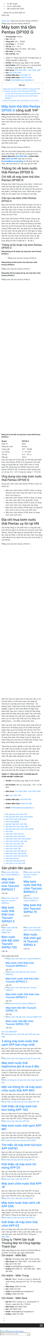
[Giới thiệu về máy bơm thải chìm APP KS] (18, 1217)
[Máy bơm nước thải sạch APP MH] (15, 1121)
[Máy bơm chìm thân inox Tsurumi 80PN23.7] (11, 873)
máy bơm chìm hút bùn (14, 834)
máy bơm (9, 831)
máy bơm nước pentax (14, 846)
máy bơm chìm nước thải (15, 836)
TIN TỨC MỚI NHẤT (9, 1032)
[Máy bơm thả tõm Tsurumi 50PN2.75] (33, 899)
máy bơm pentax (12, 858)
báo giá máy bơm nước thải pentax (19, 817)
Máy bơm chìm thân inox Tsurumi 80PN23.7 (10, 884)
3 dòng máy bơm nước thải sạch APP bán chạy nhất (20, 1042)
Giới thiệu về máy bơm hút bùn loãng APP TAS (19, 1108)
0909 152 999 (26, 77)
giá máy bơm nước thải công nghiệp (20, 829)
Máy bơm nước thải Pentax (16, 853)
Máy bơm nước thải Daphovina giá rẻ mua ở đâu (20, 1064)
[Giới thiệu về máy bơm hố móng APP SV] (18, 1159)
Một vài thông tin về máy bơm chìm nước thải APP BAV (22, 1088)
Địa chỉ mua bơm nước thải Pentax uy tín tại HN (21, 101)
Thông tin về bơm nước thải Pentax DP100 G (19, 91)
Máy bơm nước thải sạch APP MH (21, 1127)
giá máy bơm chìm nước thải (17, 826)
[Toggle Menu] (41, 1325)
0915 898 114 (25, 75)
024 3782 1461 (15, 73)
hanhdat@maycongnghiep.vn (14, 161)
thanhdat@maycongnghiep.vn (22, 80)
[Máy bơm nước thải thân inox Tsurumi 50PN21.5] (11, 900)
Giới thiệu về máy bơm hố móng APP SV (19, 1165)
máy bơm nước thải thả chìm (17, 856)
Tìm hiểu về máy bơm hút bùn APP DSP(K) (22, 1146)
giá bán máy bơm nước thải (16, 824)
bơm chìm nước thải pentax (16, 819)
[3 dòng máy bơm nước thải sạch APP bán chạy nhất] (22, 1035)
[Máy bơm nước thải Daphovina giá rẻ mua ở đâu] (21, 1058)
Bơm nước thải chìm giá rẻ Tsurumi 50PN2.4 (32, 940)
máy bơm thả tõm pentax (15, 861)
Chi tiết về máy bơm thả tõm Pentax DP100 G (22, 93)
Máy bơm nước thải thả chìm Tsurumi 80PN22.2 (33, 887)
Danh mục (5, 15)
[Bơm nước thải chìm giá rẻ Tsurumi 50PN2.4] (33, 929)
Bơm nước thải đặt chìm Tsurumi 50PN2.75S (10, 942)
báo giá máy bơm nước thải (16, 814)
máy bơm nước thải (13, 848)
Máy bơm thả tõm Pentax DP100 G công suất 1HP (21, 89)
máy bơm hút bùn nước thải (16, 841)
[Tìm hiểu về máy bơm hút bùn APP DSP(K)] (19, 1140)
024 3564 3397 (34, 70)
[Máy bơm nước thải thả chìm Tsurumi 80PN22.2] (33, 874)
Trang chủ (5, 21)
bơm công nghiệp (12, 822)
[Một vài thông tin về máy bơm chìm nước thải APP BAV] (22, 1081)
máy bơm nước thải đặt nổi (16, 851)
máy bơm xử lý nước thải (15, 863)
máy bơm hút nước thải (15, 844)
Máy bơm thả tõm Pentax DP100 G (21, 108)
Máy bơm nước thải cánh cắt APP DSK (21, 1204)
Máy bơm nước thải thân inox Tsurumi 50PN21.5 (8, 914)
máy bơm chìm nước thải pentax (18, 839)
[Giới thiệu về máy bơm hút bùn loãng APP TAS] (20, 1102)
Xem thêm (5, 1237)
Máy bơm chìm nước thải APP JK (21, 1185)
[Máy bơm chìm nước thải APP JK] (15, 1179)
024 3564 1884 (21, 70)
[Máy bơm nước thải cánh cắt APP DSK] (17, 1198)
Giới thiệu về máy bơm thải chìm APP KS (20, 1223)
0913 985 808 (21, 156)
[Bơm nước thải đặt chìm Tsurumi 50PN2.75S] (11, 930)
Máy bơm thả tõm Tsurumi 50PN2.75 (32, 908)
